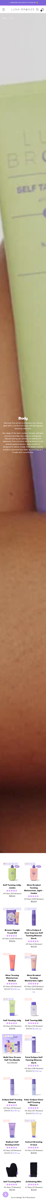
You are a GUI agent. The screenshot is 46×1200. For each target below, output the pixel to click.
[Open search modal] (37, 9)
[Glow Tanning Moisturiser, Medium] (12, 962)
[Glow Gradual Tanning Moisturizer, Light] (34, 962)
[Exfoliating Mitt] (34, 1168)
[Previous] (3, 2)
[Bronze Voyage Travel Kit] (12, 917)
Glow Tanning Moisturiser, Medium (12, 978)
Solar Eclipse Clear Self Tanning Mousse (33, 1102)
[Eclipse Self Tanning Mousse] (12, 1086)
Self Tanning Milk (33, 1020)
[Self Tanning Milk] (34, 1007)
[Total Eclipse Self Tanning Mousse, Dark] (34, 1044)
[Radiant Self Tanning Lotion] (12, 1129)
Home (4, 18)
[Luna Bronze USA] (23, 9)
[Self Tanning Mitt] (12, 1168)
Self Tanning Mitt (12, 1181)
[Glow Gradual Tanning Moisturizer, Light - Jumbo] (34, 872)
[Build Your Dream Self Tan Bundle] (12, 1044)
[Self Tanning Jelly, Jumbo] (12, 872)
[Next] (42, 2)
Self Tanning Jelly (12, 1020)
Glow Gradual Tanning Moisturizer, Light (34, 978)
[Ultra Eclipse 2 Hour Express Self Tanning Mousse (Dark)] (34, 917)
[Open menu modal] (3, 9)
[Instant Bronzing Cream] (34, 1129)
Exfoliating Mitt (34, 1181)
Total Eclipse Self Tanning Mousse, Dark (33, 1060)
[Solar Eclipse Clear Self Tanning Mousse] (34, 1086)
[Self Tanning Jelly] (12, 1007)
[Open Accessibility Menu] (5, 1194)
